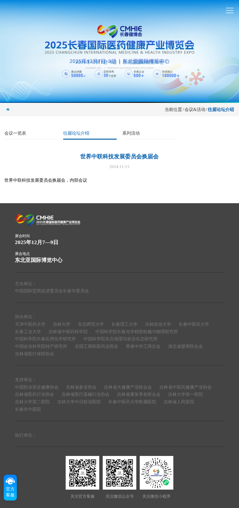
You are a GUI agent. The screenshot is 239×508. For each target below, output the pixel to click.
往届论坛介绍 (76, 133)
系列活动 (131, 133)
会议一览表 (15, 133)
